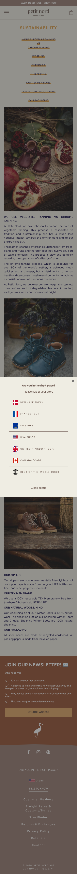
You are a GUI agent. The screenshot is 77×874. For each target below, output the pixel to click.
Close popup (38, 488)
